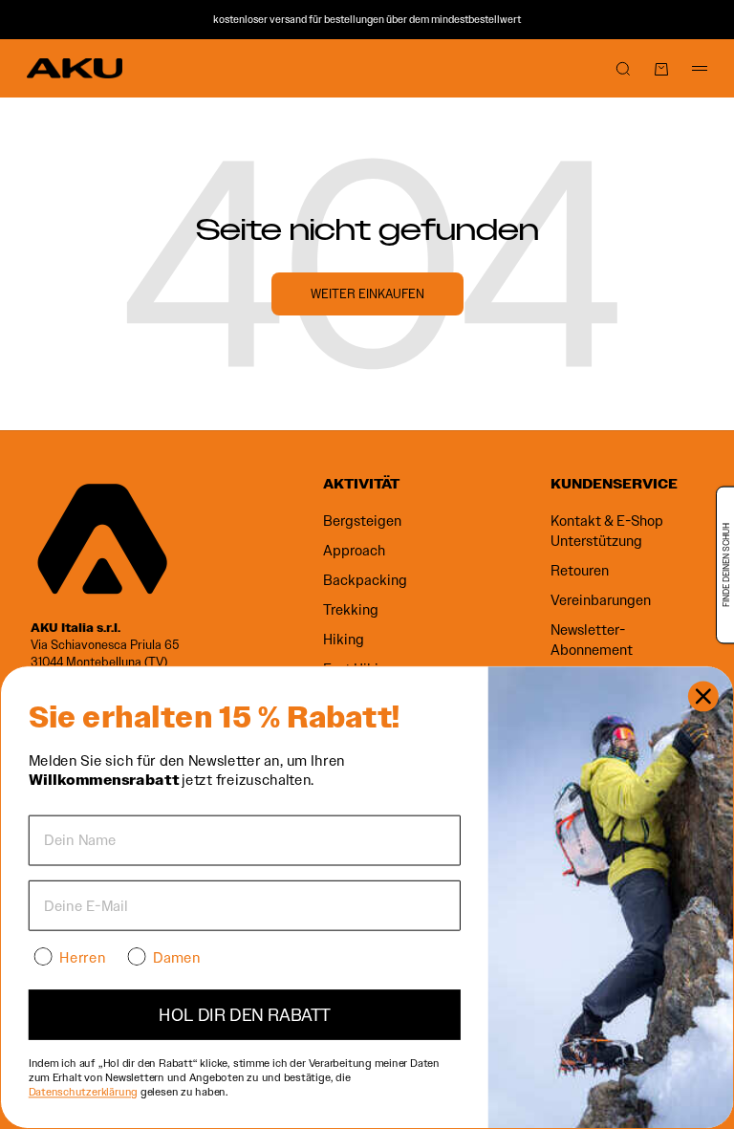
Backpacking (365, 580)
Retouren (579, 570)
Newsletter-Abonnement (591, 640)
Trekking (350, 610)
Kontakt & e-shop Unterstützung (606, 531)
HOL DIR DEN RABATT (245, 1014)
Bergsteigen (362, 521)
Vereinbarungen (600, 600)
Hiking (343, 639)
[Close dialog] (703, 697)
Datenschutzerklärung (83, 1091)
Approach (354, 550)
